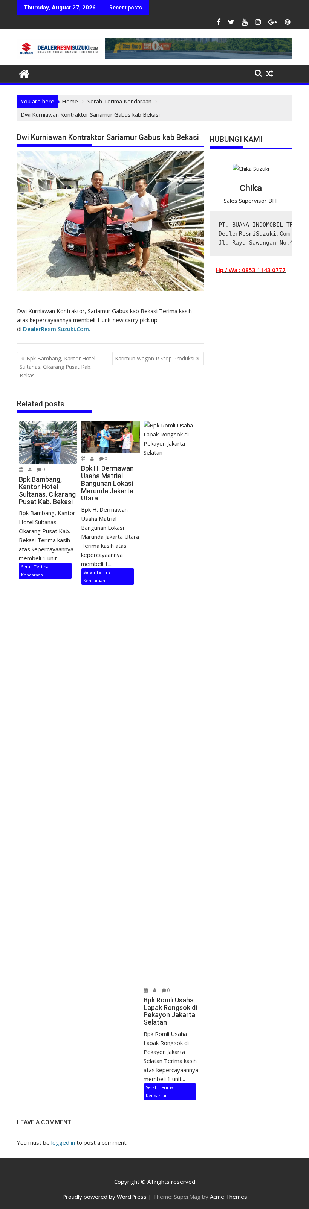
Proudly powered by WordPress (104, 1196)
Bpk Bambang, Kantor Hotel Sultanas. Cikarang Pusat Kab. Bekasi (57, 367)
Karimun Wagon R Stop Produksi (154, 358)
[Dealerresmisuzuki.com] (24, 72)
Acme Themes (228, 1196)
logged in (63, 1142)
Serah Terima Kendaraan (35, 571)
